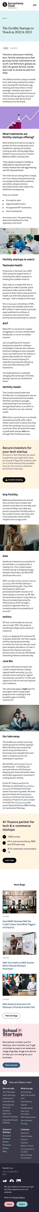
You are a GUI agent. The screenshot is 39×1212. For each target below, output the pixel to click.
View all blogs (11, 1015)
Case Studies (26, 1136)
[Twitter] (5, 1181)
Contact (24, 1142)
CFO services (20, 802)
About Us (25, 1133)
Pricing (24, 1123)
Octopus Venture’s (18, 154)
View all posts (11, 1065)
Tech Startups (9, 1092)
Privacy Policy (18, 1197)
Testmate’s (13, 304)
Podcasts (7, 1145)
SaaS (22, 764)
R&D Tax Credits (28, 1095)
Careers (24, 1139)
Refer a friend (27, 1146)
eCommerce (8, 1098)
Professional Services (8, 1106)
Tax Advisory (26, 1101)
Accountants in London (27, 1150)
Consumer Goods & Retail (10, 1121)
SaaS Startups (9, 1095)
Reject (22, 1204)
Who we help (8, 1088)
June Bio (28, 672)
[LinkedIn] (18, 1181)
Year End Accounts (25, 1112)
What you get (27, 1088)
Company (25, 1129)
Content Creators (10, 1116)
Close (9, 1204)
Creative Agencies (7, 1112)
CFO (22, 1098)
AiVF (5, 343)
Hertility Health (28, 425)
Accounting (26, 1092)
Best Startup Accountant (26, 1156)
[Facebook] (12, 1181)
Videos (6, 1148)
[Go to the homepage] (13, 5)
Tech (28, 764)
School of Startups (7, 1130)
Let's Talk (9, 860)
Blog (5, 1151)
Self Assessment (28, 1117)
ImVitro (6, 636)
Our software (26, 1120)
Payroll (24, 1105)
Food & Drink (8, 1101)
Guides (6, 1142)
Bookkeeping (27, 1108)
